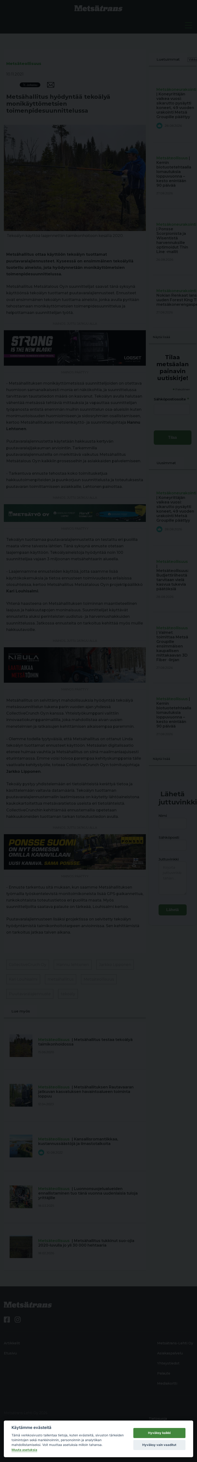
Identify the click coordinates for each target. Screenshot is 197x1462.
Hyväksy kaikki (159, 1433)
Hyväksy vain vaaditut (159, 1445)
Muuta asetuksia (24, 1450)
